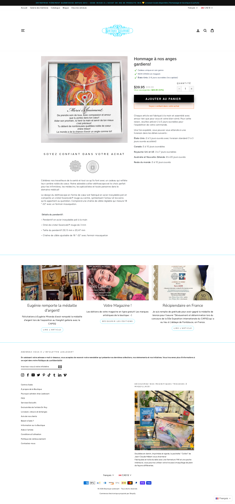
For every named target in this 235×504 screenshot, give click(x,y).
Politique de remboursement (33, 439)
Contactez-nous (28, 443)
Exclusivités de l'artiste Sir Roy (34, 407)
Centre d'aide (27, 385)
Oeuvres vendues (78, 8)
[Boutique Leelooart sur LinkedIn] (59, 375)
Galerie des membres (39, 8)
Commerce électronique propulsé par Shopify (118, 493)
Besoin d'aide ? (27, 421)
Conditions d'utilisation (31, 434)
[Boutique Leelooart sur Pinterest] (43, 375)
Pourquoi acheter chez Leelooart (35, 394)
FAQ (23, 398)
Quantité (184, 83)
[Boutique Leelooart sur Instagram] (22, 375)
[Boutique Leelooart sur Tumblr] (54, 375)
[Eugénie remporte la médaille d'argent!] (52, 282)
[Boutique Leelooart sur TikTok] (49, 375)
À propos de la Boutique (31, 389)
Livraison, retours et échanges (34, 412)
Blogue (66, 8)
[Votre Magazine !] (117, 282)
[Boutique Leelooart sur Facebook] (28, 375)
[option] (117, 2)
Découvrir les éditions (117, 321)
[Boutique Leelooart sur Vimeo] (65, 375)
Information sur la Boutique (33, 425)
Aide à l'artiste (27, 430)
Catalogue (55, 8)
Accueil (24, 8)
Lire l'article (52, 330)
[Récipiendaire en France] (183, 282)
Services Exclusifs (28, 403)
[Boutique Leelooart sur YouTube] (33, 375)
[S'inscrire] (60, 366)
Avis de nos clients (29, 416)
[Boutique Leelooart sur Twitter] (38, 375)
